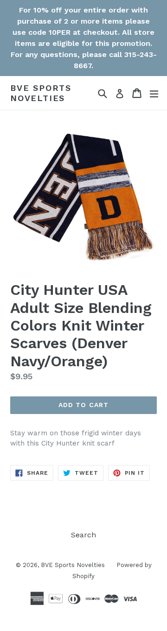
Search (83, 534)
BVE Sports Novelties (40, 93)
